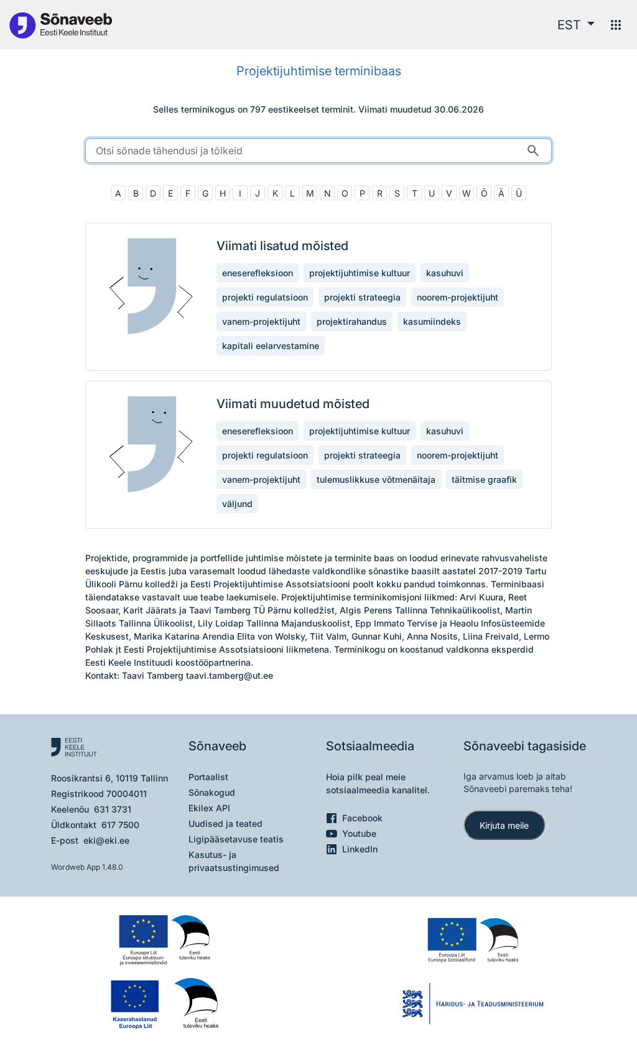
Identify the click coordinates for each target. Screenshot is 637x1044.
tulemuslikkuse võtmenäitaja (376, 479)
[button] (576, 24)
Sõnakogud (211, 792)
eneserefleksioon (257, 273)
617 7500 (120, 824)
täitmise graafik (484, 479)
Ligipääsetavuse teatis (236, 839)
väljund (237, 503)
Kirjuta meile (504, 825)
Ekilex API (209, 808)
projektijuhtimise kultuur (359, 273)
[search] (318, 150)
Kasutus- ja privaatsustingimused (233, 861)
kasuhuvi (444, 273)
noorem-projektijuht (457, 297)
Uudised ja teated (225, 823)
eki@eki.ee (106, 840)
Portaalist (208, 776)
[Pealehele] (60, 24)
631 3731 (112, 809)
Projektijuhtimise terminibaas (318, 70)
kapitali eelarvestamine (270, 345)
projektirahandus (352, 321)
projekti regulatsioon (265, 297)
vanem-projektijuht (261, 321)
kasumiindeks (432, 321)
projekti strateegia (362, 297)
